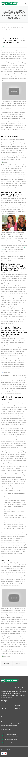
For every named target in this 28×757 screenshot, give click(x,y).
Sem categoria (17, 663)
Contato (17, 712)
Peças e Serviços (6, 712)
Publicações (18, 709)
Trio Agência (19, 750)
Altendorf (17, 705)
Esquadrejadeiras (6, 709)
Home (2, 24)
